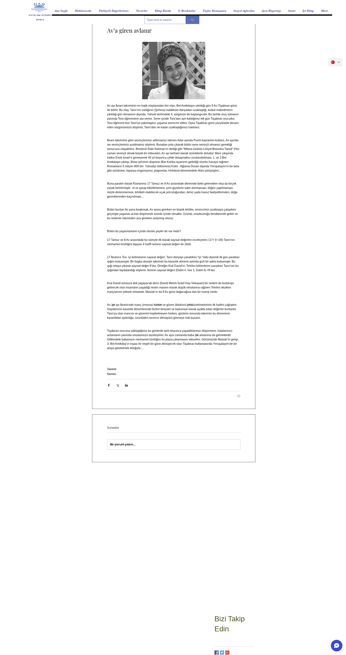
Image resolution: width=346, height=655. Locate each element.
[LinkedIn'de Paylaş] (126, 385)
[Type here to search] (192, 20)
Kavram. (112, 373)
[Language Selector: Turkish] (335, 62)
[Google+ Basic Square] (227, 652)
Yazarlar (111, 368)
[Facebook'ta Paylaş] (108, 385)
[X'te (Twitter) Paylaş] (117, 385)
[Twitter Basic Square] (222, 652)
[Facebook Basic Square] (216, 652)
